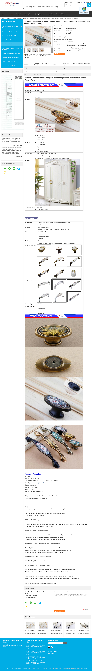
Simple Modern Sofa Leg (8, 61)
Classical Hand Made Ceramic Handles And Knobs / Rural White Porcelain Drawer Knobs (70, 632)
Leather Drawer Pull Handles (9, 40)
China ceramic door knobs (20, 668)
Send (65, 643)
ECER (85, 668)
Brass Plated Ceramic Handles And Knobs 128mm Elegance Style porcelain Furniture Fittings (84, 632)
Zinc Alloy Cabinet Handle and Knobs (10, 27)
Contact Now (60, 54)
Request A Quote (61, 14)
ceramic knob (52, 583)
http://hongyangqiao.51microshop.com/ (37, 498)
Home (2, 14)
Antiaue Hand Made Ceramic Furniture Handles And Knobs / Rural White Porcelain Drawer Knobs (56, 632)
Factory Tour (28, 14)
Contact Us (50, 14)
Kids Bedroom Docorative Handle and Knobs (10, 48)
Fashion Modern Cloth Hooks (9, 65)
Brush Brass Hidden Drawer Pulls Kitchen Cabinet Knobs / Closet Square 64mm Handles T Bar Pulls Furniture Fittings (35, 652)
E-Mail (50, 651)
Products (10, 14)
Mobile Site (52, 653)
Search (89, 5)
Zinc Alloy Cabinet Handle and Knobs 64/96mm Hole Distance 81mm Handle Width (12, 645)
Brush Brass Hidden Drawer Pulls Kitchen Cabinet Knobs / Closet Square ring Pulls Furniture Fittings (35, 662)
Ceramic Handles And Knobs (19, 18)
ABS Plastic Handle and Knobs (10, 36)
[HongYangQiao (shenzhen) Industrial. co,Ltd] (12, 3)
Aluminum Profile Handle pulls (10, 32)
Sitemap (56, 651)
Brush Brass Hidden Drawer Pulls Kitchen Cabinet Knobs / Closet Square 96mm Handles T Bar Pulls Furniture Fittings (35, 646)
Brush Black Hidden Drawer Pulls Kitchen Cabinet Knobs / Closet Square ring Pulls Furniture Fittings (35, 657)
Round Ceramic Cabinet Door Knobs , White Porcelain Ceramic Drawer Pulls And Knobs (43, 632)
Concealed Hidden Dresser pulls (10, 57)
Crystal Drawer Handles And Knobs (11, 53)
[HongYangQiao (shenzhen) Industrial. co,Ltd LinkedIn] (49, 647)
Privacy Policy (10, 668)
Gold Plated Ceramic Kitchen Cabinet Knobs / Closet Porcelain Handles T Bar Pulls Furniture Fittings (38, 56)
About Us (18, 14)
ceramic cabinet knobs (33, 583)
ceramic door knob (44, 583)
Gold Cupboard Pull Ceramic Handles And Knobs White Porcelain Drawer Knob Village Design (30, 632)
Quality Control (39, 14)
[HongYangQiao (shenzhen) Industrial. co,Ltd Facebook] (51, 647)
